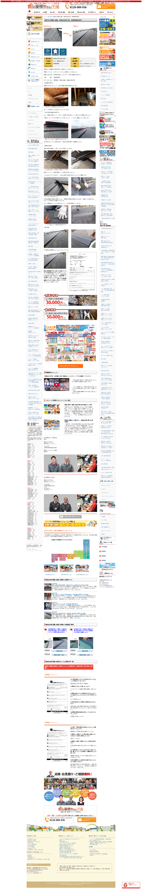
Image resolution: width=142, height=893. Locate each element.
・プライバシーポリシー (94, 852)
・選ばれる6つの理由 (31, 840)
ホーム (45, 16)
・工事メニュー (62, 840)
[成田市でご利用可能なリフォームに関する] (70, 526)
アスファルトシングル (33, 98)
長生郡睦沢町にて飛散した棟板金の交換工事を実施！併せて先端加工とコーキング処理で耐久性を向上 (57, 630)
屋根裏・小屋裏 (31, 263)
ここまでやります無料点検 (107, 102)
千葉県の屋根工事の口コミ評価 (108, 218)
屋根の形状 (30, 246)
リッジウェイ (31, 130)
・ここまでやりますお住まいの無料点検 (67, 843)
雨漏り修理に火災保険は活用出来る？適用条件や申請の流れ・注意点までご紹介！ (108, 258)
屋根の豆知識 (31, 323)
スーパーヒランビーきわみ (34, 127)
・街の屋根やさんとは (31, 839)
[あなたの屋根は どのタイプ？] (27, 84)
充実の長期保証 (104, 105)
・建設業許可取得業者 (93, 851)
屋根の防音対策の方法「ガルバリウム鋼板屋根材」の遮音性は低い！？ (108, 270)
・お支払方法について (31, 848)
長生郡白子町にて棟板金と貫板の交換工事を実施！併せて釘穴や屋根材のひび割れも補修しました (83, 630)
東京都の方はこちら (50, 574)
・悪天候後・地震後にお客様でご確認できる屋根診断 (100, 841)
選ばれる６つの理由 (105, 84)
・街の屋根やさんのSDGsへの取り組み (35, 849)
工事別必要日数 (104, 362)
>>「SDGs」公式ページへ (32, 549)
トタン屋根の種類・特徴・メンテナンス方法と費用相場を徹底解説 (108, 290)
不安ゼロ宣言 (104, 91)
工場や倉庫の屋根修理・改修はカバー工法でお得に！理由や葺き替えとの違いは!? (108, 432)
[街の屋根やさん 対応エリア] (114, 539)
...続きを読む (77, 589)
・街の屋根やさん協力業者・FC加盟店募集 (98, 853)
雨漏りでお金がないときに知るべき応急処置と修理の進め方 (65, 603)
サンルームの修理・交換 (106, 472)
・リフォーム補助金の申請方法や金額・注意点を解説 (70, 857)
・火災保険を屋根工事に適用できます (67, 851)
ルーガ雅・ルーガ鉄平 (33, 116)
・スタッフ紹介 (92, 849)
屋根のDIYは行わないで (33, 393)
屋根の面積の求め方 (32, 238)
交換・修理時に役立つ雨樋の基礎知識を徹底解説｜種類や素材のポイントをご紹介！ (35, 419)
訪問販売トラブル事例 (106, 199)
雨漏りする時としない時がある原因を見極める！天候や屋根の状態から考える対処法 (70, 594)
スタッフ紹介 (104, 520)
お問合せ (103, 534)
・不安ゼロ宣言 (30, 843)
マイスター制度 (104, 109)
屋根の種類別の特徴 (32, 148)
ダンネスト (103, 499)
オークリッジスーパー (33, 134)
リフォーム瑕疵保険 (105, 95)
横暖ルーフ (30, 123)
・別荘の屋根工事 (62, 855)
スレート (30, 88)
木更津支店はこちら (110, 586)
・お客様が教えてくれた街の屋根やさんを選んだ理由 (38, 859)
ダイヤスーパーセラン (106, 485)
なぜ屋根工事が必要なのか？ (107, 228)
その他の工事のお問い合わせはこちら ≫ (70, 366)
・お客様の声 (29, 856)
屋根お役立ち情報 (105, 370)
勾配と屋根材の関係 (32, 281)
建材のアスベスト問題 (33, 306)
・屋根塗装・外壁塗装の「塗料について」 (98, 843)
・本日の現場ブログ (31, 857)
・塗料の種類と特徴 (93, 844)
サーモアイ (103, 489)
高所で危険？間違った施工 (34, 390)
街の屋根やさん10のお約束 (107, 87)
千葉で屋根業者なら (105, 527)
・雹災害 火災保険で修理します (66, 848)
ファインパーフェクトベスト (107, 496)
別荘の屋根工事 (104, 464)
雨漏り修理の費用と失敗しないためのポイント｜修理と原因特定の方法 (108, 264)
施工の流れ (103, 98)
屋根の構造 (30, 152)
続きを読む (67, 416)
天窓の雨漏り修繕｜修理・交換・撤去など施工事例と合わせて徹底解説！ (35, 403)
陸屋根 (29, 102)
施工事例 (50, 16)
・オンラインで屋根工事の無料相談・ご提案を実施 (100, 839)
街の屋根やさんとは (105, 76)
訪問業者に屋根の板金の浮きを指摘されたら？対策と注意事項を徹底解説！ (108, 205)
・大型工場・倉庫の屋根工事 (65, 852)
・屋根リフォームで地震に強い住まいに (67, 849)
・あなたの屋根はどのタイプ (95, 840)
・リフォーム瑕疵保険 (31, 844)
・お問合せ (91, 855)
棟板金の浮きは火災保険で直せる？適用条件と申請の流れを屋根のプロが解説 (68, 613)
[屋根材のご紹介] (31, 110)
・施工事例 (29, 855)
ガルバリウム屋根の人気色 (107, 355)
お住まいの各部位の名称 (33, 145)
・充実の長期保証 (30, 845)
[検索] (114, 17)
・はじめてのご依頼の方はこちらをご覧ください (69, 839)
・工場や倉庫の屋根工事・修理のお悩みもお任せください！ (72, 856)
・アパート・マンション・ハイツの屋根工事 (68, 853)
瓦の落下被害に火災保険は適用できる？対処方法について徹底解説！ (108, 252)
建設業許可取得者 (105, 523)
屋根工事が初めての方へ (106, 72)
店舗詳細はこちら (48, 489)
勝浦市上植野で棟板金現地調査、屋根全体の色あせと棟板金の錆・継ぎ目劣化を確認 (70, 585)
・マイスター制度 (30, 847)
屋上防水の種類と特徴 (33, 174)
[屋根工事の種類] (31, 37)
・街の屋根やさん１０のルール (33, 841)
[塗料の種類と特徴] (114, 482)
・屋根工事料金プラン (63, 841)
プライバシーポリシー (106, 530)
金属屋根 (30, 95)
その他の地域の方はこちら (82, 574)
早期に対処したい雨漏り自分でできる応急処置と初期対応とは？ (108, 413)
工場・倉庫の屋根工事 (106, 455)
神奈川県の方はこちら (66, 574)
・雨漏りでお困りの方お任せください (67, 844)
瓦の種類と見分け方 (32, 294)
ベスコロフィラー (105, 492)
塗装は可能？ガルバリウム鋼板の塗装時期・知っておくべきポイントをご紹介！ (35, 375)
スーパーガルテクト (32, 113)
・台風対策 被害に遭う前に (65, 847)
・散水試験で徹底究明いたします (66, 845)
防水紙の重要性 (31, 315)
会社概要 (103, 516)
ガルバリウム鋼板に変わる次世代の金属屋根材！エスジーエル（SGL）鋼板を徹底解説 (35, 381)
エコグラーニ (31, 120)
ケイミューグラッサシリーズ (34, 137)
